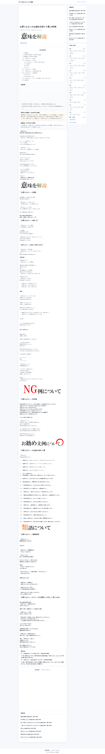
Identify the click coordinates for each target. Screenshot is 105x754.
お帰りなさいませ (29, 76)
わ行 (77, 112)
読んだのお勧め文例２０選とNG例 (28, 728)
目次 (43, 50)
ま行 (77, 92)
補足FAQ (26, 80)
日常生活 (27, 63)
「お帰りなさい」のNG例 (30, 69)
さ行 (77, 63)
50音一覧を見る (72, 122)
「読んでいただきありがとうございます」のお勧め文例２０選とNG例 (36, 725)
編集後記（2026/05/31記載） (31, 56)
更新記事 (26, 53)
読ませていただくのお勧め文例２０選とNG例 (31, 731)
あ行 (77, 48)
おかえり (27, 74)
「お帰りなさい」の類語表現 (30, 73)
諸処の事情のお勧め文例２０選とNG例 (29, 716)
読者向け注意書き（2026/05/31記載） (33, 54)
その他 (72, 119)
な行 (77, 77)
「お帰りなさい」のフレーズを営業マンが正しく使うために (37, 78)
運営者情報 (37, 669)
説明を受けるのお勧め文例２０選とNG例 (30, 734)
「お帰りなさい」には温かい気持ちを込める (35, 62)
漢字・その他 (77, 117)
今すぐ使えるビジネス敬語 (25, 2)
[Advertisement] (52, 15)
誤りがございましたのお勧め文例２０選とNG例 (31, 737)
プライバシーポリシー (82, 2)
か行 (77, 56)
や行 (77, 99)
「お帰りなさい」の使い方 (30, 60)
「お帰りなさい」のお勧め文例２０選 (32, 71)
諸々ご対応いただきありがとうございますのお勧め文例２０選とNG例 (36, 722)
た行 (77, 70)
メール (27, 67)
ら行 (77, 104)
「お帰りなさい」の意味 (29, 58)
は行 (77, 85)
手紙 (27, 65)
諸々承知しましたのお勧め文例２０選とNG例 (31, 719)
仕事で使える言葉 (23, 43)
